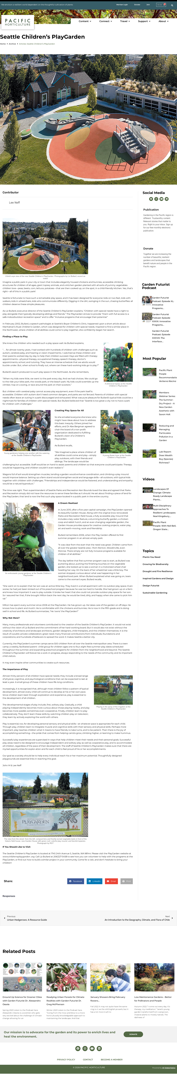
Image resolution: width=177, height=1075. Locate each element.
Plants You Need (151, 557)
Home (3, 44)
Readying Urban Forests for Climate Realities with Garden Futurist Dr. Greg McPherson (65, 1001)
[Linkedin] (167, 199)
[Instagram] (156, 199)
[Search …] (172, 5)
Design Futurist (151, 585)
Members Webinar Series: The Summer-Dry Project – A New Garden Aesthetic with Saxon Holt (167, 403)
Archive (12, 44)
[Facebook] (151, 199)
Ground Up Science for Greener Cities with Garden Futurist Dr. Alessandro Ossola (22, 1001)
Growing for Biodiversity (155, 564)
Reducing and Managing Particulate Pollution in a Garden (166, 433)
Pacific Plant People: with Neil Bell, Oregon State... (164, 526)
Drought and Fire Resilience (158, 571)
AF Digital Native (168, 1068)
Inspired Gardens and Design (158, 578)
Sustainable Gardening (155, 593)
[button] (85, 21)
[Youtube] (161, 199)
